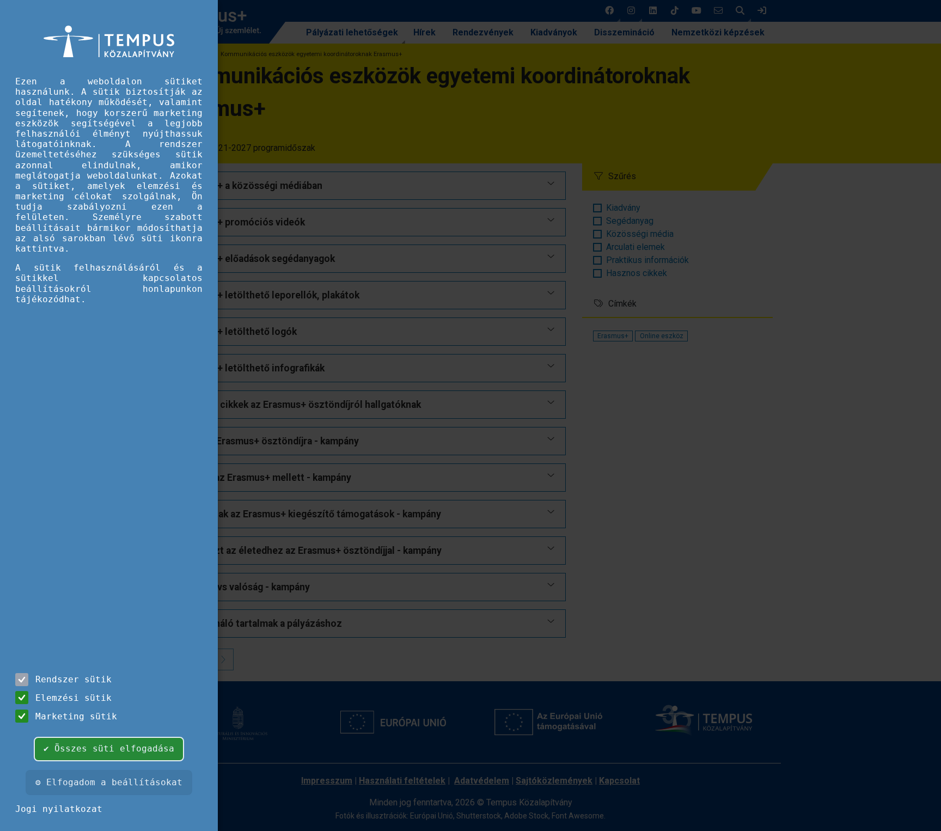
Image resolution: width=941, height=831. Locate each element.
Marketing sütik (76, 716)
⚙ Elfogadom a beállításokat (108, 782)
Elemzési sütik (73, 698)
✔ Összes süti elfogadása (109, 748)
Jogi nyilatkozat (58, 809)
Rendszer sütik (73, 679)
